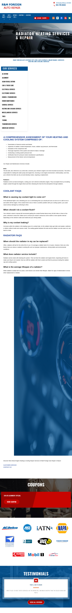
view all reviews (36, 602)
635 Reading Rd (27, 31)
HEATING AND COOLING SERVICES (38, 61)
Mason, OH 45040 (35, 31)
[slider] (36, 587)
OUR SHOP (3, 16)
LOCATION (28, 15)
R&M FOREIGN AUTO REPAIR (22, 60)
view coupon (11, 502)
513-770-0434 (61, 5)
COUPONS (21, 15)
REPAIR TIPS (15, 16)
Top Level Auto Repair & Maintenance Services (47, 60)
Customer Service (10, 465)
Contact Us (7, 467)
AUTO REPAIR (9, 16)
